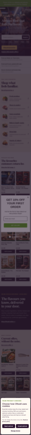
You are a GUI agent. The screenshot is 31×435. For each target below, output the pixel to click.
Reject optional (8, 426)
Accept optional (22, 426)
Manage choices (15, 430)
